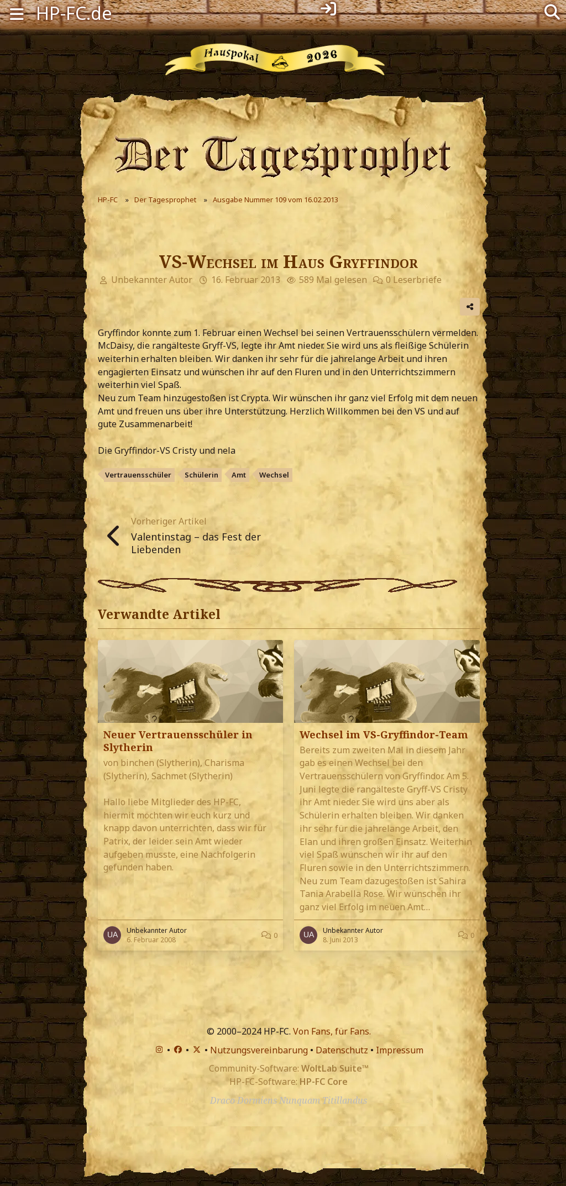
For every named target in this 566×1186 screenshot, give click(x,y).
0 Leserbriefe (414, 280)
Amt (239, 475)
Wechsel (274, 475)
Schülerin (201, 475)
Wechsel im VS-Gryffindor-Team (384, 734)
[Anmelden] (328, 9)
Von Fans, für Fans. (332, 1031)
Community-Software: (289, 1068)
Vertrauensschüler (138, 475)
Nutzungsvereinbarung (259, 1050)
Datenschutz (342, 1050)
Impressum (399, 1050)
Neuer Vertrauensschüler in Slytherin (178, 741)
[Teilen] (470, 307)
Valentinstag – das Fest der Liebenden (196, 543)
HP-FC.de (74, 13)
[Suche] (552, 11)
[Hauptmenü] (17, 13)
